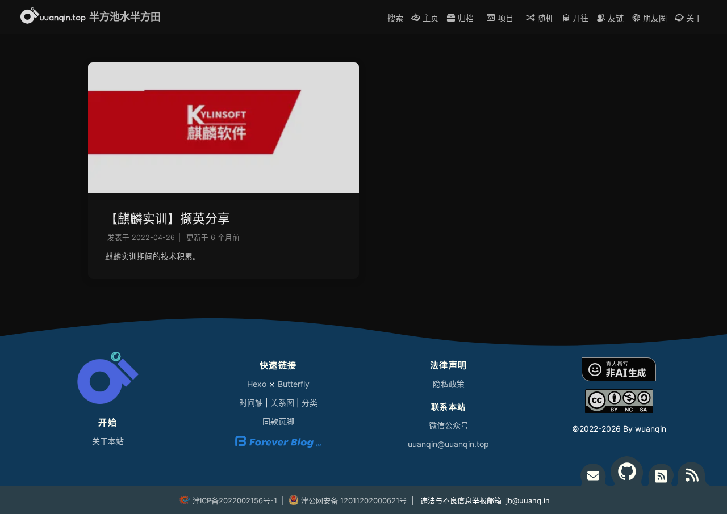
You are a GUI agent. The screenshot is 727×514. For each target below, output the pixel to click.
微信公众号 (449, 425)
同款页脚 (278, 421)
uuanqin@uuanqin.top (448, 444)
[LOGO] (108, 380)
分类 (309, 402)
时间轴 (251, 402)
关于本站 (108, 441)
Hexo (256, 384)
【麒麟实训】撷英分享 (167, 218)
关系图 (282, 402)
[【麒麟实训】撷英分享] (223, 190)
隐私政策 (449, 384)
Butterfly (294, 384)
